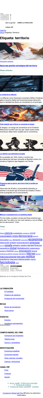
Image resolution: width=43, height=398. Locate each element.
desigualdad (4, 240)
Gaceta (7, 377)
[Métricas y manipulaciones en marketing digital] (21, 211)
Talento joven (9, 339)
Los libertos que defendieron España (12, 154)
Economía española (11, 351)
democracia (25, 235)
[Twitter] (5, 326)
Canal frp (3, 30)
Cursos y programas (12, 343)
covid (32, 233)
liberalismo (22, 254)
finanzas (38, 245)
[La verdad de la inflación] (21, 91)
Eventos (7, 320)
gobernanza (35, 248)
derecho (35, 236)
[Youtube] (12, 326)
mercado (20, 256)
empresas (35, 242)
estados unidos (20, 245)
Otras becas (9, 310)
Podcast (7, 374)
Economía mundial (11, 355)
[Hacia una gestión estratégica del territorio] (21, 59)
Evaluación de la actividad (14, 298)
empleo (13, 243)
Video (17, 263)
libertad (30, 253)
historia (10, 251)
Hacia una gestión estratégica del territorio (18, 65)
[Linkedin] (16, 326)
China (2, 233)
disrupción (17, 240)
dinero (10, 240)
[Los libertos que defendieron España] (21, 150)
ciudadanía (17, 233)
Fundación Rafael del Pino (13, 393)
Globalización (23, 248)
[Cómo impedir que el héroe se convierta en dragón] (21, 121)
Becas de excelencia (12, 307)
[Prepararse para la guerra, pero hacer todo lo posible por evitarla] (21, 180)
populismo (4, 259)
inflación (16, 251)
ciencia (8, 233)
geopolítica (4, 248)
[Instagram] (8, 326)
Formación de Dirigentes (13, 336)
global (13, 248)
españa (8, 245)
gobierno (3, 251)
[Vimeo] (19, 326)
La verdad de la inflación (8, 94)
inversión (16, 254)
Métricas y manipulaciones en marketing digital (16, 215)
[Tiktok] (23, 326)
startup (33, 259)
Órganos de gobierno (12, 295)
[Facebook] (1, 326)
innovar (34, 251)
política (30, 256)
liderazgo (38, 254)
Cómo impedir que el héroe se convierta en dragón (17, 124)
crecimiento (6, 236)
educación (4, 243)
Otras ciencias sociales (13, 358)
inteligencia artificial (6, 254)
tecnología (7, 262)
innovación (25, 250)
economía (35, 239)
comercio (25, 233)
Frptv (6, 370)
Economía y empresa (6, 61)
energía (2, 245)
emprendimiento (23, 243)
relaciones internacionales (20, 259)
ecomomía (24, 240)
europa (30, 245)
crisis (15, 236)
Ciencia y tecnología (12, 362)
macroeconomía (8, 256)
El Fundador (8, 292)
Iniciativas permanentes (13, 323)
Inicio (2, 33)
